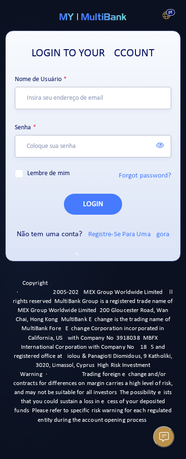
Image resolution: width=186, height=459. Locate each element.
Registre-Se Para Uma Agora (129, 234)
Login (93, 204)
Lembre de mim (48, 173)
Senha (23, 127)
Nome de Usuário (38, 79)
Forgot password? (145, 175)
